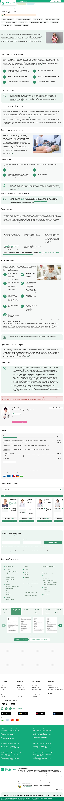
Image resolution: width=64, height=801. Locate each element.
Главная (2, 8)
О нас (2, 685)
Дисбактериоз (9, 588)
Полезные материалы (21, 694)
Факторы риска (38, 19)
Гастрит (8, 569)
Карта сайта (50, 693)
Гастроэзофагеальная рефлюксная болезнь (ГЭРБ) (13, 572)
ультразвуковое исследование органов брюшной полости (11, 245)
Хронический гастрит (48, 580)
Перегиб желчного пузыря (31, 583)
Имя (3, 539)
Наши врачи (3, 687)
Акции (2, 689)
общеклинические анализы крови (46, 252)
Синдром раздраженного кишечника (49, 567)
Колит (26, 574)
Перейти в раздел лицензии (21, 639)
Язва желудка (46, 594)
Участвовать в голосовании (27, 786)
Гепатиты (8, 575)
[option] (12, 625)
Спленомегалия (47, 570)
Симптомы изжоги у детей (8, 22)
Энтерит (45, 589)
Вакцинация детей (20, 689)
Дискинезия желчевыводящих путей (13, 591)
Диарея (8, 584)
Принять (59, 799)
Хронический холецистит (49, 584)
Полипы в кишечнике (30, 590)
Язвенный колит (47, 597)
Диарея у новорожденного (12, 586)
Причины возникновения (23, 19)
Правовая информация (53, 687)
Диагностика (55, 22)
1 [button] (30, 636)
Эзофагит (45, 587)
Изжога (26, 569)
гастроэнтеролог (30, 15)
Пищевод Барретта (29, 586)
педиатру (23, 199)
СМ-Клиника (34, 685)
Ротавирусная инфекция (31, 595)
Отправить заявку (52, 542)
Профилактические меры (21, 25)
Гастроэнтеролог (16, 413)
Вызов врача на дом (20, 691)
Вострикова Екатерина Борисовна (23, 410)
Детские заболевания (9, 8)
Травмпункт (34, 696)
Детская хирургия (20, 687)
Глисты (7, 581)
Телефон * (25, 539)
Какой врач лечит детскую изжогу (39, 22)
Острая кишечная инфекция (31, 580)
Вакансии (50, 685)
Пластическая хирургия (37, 689)
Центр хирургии (35, 687)
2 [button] (33, 636)
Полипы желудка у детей (31, 592)
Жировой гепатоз (10, 599)
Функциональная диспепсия (50, 573)
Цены (2, 694)
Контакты (3, 696)
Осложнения (23, 22)
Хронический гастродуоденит (50, 582)
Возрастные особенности (52, 19)
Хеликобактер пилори (48, 576)
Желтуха (8, 597)
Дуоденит (8, 594)
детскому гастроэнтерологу (40, 201)
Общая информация (7, 19)
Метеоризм (27, 577)
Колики (26, 572)
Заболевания (19, 696)
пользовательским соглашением (46, 546)
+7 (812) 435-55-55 (22, 1)
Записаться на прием (22, 3)
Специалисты (19, 685)
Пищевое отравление (30, 588)
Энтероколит (46, 591)
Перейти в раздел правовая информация (40, 639)
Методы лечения (6, 25)
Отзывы (2, 691)
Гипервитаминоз (10, 577)
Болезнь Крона (9, 566)
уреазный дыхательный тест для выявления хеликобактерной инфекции (31, 253)
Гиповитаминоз (10, 579)
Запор (26, 566)
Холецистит (46, 578)
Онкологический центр (37, 691)
